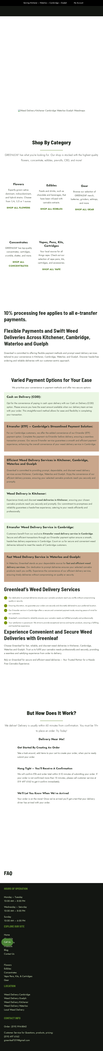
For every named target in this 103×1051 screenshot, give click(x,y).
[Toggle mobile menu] (98, 12)
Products (8, 946)
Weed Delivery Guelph (15, 998)
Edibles (7, 968)
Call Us (7, 942)
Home (7, 934)
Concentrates (10, 972)
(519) (7, 1036)
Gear (6, 980)
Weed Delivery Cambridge (17, 994)
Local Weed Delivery (14, 1009)
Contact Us (9, 953)
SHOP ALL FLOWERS (18, 207)
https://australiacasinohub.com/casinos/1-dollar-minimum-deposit (35, 368)
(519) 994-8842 (19, 1026)
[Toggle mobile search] (93, 12)
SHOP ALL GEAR (84, 209)
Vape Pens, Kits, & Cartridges (18, 976)
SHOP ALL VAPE (51, 269)
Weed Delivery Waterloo (16, 1005)
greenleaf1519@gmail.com (17, 1040)
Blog (6, 950)
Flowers (8, 964)
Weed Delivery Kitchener (16, 1002)
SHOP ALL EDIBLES (51, 208)
